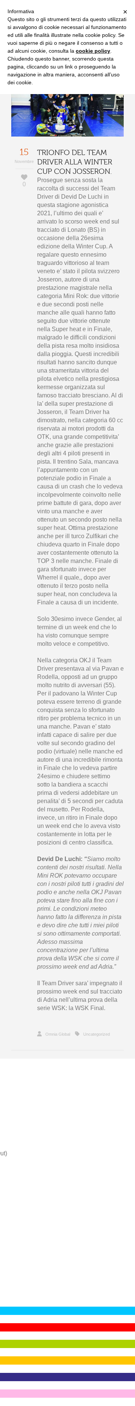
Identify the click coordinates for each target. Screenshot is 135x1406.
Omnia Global (57, 1034)
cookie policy (93, 51)
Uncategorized (96, 1034)
